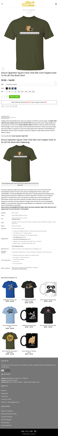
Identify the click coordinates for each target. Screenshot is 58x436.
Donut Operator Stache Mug (48, 300)
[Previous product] (30, 12)
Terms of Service (6, 425)
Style (2, 84)
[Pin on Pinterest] (13, 106)
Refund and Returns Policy (9, 414)
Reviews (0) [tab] (13, 117)
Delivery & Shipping (7, 411)
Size (2, 91)
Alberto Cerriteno (31, 434)
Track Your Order (6, 399)
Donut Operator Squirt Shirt (20, 136)
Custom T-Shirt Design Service (10, 402)
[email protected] (11, 380)
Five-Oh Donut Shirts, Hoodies (48, 325)
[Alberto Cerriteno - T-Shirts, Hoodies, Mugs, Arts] (29, 3)
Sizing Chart (4, 393)
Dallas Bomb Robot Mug (29, 325)
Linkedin (47, 365)
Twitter (30, 365)
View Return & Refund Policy (19, 269)
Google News (5, 367)
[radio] (7, 88)
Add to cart (14, 96)
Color (2, 88)
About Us (3, 390)
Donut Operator (31, 10)
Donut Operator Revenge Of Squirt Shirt (10, 351)
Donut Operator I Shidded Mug (29, 351)
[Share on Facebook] (5, 106)
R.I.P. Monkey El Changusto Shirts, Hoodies (29, 300)
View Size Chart (16, 219)
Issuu (51, 365)
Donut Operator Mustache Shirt (10, 326)
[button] (2, 4)
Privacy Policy (5, 422)
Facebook (25, 365)
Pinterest (41, 365)
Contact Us (4, 396)
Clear (55, 82)
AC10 (45, 102)
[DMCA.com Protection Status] (5, 370)
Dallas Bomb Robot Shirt (10, 300)
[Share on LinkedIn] (16, 106)
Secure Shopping (6, 419)
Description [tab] (5, 117)
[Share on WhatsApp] (2, 106)
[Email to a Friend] (10, 106)
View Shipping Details (17, 246)
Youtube (35, 365)
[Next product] (27, 12)
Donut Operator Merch (26, 125)
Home (24, 10)
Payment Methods (6, 417)
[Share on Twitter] (8, 106)
